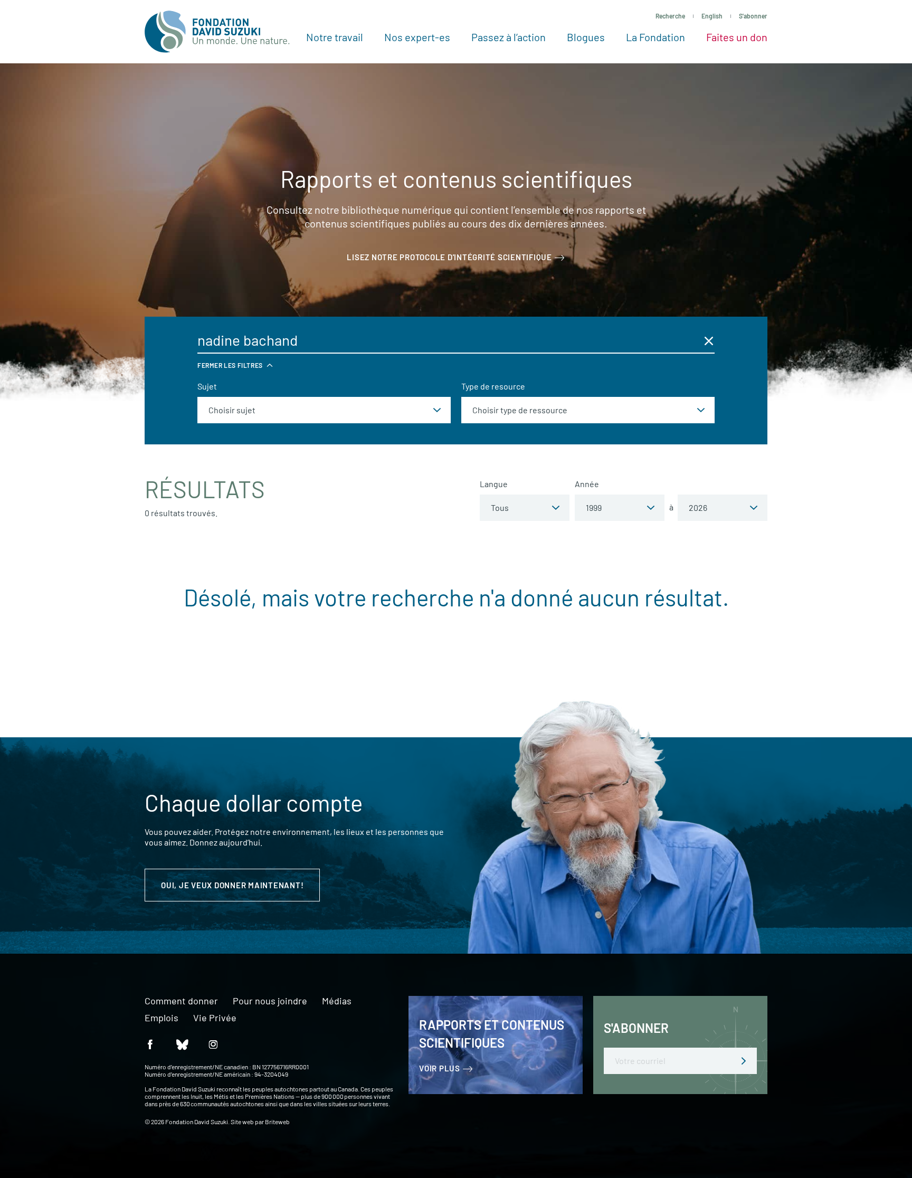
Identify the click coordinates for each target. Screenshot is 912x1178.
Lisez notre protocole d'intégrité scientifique (449, 257)
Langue (494, 484)
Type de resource (493, 386)
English (712, 16)
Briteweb (277, 1121)
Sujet (207, 386)
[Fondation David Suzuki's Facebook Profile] (150, 1043)
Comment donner (181, 1001)
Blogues (586, 37)
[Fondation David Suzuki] (217, 31)
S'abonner (753, 16)
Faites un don (736, 37)
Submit (743, 1061)
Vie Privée (214, 1018)
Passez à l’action (508, 37)
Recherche (670, 16)
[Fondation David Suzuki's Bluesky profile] (181, 1043)
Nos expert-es (417, 37)
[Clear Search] (709, 340)
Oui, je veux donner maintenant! (232, 885)
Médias (337, 1001)
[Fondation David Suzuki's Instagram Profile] (213, 1043)
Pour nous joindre (270, 1001)
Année (587, 484)
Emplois (161, 1018)
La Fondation (655, 37)
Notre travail (334, 37)
